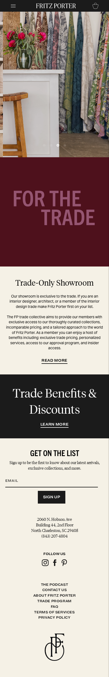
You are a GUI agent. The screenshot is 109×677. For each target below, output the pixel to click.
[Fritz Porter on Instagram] (45, 565)
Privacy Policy (54, 617)
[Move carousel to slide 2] (51, 145)
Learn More (54, 424)
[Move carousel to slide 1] (44, 145)
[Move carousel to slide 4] (64, 145)
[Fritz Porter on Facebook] (54, 565)
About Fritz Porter (54, 595)
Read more (54, 360)
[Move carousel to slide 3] (58, 145)
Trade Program (54, 601)
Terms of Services (54, 612)
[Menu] (13, 6)
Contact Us (54, 590)
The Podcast (54, 585)
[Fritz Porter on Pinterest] (64, 565)
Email (15, 474)
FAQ (54, 607)
